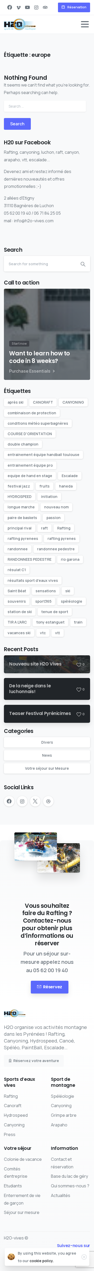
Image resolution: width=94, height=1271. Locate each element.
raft (44, 528)
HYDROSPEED (20, 496)
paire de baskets (22, 517)
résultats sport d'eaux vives (33, 580)
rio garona (70, 559)
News (47, 755)
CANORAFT (43, 402)
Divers (47, 742)
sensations (46, 590)
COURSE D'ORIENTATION (30, 433)
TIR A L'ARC (17, 622)
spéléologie (71, 601)
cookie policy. (42, 1260)
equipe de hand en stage (30, 475)
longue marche (21, 506)
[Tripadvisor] (45, 7)
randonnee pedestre (56, 548)
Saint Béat (17, 590)
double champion (23, 444)
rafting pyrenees (23, 538)
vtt (57, 632)
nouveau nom (56, 506)
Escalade (70, 475)
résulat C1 (17, 569)
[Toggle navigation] (85, 24)
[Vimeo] (18, 7)
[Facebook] (9, 7)
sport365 (43, 601)
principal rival (20, 528)
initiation (49, 496)
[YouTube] (27, 7)
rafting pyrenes (62, 538)
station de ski (20, 611)
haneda (66, 486)
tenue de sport (54, 611)
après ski (16, 402)
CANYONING (73, 402)
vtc (43, 632)
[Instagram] (36, 7)
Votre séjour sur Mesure (47, 768)
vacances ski (19, 632)
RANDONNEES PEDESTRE (29, 559)
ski (67, 590)
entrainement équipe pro (30, 465)
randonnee (18, 548)
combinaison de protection (32, 412)
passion (53, 517)
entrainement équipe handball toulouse (43, 454)
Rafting (63, 528)
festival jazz (19, 486)
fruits (44, 486)
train (78, 622)
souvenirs (17, 601)
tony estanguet (50, 622)
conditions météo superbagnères (38, 423)
